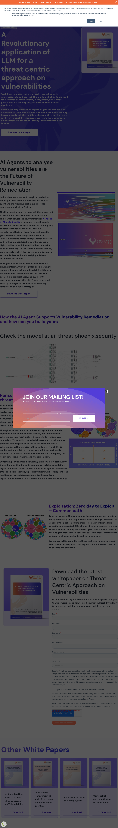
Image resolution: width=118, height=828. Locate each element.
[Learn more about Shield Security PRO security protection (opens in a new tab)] (4, 824)
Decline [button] (101, 21)
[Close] (116, 2)
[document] (59, 414)
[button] (106, 391)
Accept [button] (91, 21)
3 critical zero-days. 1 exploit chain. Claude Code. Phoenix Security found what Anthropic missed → (56, 2)
